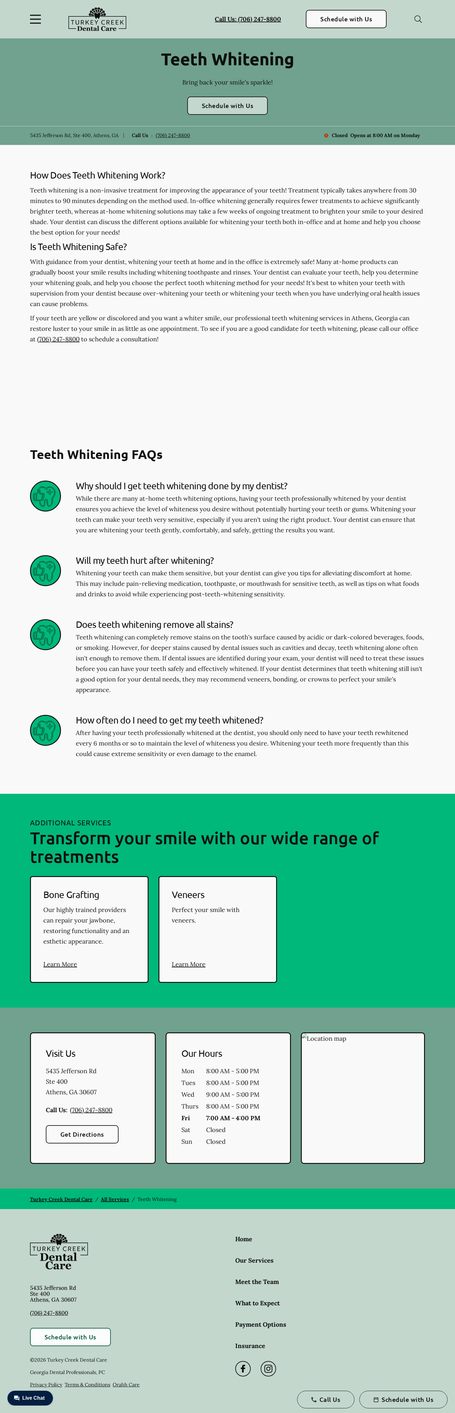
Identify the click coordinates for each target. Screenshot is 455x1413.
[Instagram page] (268, 1368)
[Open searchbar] (418, 19)
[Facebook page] (243, 1368)
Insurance (250, 1346)
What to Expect (257, 1303)
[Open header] (37, 19)
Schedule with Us (346, 19)
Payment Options (260, 1324)
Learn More (60, 964)
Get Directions (82, 1134)
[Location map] (363, 1098)
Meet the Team (257, 1282)
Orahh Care (126, 1384)
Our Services (254, 1260)
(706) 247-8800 (173, 135)
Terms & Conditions (87, 1384)
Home (243, 1239)
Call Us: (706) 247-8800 (248, 19)
